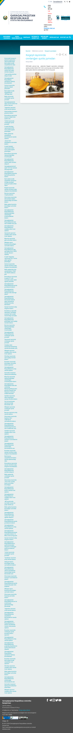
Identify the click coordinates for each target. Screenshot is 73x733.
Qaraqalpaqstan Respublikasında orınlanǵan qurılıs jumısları (9, 335)
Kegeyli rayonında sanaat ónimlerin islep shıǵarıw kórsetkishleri (10, 189)
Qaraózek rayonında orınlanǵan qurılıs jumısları (10, 341)
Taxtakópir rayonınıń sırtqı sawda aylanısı (10, 558)
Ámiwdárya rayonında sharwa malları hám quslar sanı (10, 117)
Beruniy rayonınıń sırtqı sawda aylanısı (10, 413)
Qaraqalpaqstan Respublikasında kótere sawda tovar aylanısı (9, 489)
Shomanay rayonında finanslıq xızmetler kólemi (10, 596)
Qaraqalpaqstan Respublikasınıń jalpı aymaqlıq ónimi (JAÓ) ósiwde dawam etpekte (10, 251)
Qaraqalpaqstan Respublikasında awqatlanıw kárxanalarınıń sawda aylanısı (10, 616)
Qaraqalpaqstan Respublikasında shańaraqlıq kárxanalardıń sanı (9, 446)
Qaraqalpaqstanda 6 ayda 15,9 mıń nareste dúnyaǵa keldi (10, 168)
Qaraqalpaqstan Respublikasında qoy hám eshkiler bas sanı (10, 222)
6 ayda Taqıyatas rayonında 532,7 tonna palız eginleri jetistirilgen (10, 259)
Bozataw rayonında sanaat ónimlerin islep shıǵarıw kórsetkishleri (10, 452)
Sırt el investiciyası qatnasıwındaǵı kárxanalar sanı (9, 403)
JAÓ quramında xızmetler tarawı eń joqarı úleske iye (9, 503)
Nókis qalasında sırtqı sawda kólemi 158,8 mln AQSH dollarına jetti (10, 272)
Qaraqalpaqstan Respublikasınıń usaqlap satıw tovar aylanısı (9, 228)
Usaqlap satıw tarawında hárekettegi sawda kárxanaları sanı (10, 346)
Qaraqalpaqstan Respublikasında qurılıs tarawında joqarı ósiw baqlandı (10, 584)
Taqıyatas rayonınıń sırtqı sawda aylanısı (10, 108)
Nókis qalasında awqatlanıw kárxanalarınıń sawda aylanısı (10, 136)
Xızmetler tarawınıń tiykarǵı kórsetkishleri (10, 373)
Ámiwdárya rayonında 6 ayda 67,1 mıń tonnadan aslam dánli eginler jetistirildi (10, 279)
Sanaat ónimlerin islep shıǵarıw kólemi (10, 307)
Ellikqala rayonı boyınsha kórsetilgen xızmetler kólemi (10, 244)
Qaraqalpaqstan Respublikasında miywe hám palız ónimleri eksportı (9, 69)
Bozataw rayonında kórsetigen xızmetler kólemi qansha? (10, 363)
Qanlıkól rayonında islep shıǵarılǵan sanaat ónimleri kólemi (10, 397)
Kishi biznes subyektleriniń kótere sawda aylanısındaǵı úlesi (10, 458)
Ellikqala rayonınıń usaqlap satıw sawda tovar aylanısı (10, 352)
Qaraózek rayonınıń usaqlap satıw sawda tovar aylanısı (10, 234)
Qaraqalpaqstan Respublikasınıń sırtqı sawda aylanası (10, 527)
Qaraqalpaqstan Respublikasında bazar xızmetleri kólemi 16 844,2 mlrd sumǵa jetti (10, 533)
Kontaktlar (64, 37)
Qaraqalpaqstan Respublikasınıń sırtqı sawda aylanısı (10, 368)
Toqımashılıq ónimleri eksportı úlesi (10, 75)
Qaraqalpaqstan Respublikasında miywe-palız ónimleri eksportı (10, 161)
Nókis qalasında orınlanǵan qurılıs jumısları (9, 476)
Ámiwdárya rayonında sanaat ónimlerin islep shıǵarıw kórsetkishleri (10, 465)
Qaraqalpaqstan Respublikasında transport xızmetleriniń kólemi (10, 439)
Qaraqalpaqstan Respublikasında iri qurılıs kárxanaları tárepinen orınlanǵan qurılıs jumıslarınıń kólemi (10, 546)
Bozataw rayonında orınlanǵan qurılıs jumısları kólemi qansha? (9, 632)
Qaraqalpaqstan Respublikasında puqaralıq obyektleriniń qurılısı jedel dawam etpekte (10, 646)
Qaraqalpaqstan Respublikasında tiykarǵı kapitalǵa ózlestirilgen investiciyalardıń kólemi (9, 214)
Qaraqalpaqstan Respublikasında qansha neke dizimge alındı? (10, 292)
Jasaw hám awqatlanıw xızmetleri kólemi (10, 142)
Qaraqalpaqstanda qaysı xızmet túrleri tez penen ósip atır (10, 103)
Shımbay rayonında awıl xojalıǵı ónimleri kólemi (10, 357)
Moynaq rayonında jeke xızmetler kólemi (10, 239)
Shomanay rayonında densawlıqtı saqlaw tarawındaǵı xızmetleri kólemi (10, 199)
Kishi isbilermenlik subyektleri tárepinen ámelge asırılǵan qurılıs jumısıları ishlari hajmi (10, 182)
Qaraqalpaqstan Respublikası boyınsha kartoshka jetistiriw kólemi (10, 174)
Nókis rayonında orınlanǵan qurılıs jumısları (9, 98)
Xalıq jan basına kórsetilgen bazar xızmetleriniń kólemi (10, 563)
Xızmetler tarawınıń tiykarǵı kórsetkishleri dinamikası (10, 685)
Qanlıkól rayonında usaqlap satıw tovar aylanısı (9, 432)
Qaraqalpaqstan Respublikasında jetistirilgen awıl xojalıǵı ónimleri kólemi (10, 320)
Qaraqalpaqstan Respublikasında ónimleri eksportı (9, 470)
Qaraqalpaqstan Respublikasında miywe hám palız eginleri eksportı (9, 515)
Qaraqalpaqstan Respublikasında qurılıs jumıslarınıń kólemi (10, 285)
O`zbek (50, 1)
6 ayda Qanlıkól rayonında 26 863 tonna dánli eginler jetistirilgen (9, 149)
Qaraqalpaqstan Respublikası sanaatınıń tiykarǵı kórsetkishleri (9, 80)
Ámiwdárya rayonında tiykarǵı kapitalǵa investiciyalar (10, 155)
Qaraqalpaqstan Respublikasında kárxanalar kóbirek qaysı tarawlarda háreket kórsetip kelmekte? (9, 300)
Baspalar (27, 37)
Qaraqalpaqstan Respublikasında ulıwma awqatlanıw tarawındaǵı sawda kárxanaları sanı (9, 570)
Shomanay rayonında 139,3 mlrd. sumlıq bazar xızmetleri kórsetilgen (10, 482)
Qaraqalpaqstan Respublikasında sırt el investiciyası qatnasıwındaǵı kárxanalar (10, 603)
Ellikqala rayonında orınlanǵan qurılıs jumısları (9, 408)
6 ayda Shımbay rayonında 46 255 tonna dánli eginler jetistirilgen (9, 129)
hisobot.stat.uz (49, 28)
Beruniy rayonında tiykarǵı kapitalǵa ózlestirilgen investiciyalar (9, 327)
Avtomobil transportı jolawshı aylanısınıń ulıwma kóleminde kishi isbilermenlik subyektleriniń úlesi (10, 61)
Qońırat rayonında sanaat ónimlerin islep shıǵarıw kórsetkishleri (10, 265)
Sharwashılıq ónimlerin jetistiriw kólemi (10, 112)
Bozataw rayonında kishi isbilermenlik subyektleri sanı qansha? (9, 661)
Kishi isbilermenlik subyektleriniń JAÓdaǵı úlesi (9, 92)
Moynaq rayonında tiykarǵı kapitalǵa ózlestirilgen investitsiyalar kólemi (10, 379)
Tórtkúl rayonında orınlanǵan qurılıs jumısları (9, 122)
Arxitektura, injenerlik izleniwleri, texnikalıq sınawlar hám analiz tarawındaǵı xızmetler (10, 313)
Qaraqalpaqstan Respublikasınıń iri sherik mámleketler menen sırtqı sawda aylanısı (9, 624)
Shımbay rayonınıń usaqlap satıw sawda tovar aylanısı (10, 667)
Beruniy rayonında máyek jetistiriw (9, 194)
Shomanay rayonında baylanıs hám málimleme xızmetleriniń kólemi (10, 419)
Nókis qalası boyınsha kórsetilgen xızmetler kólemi (10, 206)
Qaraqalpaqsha (57, 1)
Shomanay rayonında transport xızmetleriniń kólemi (10, 577)
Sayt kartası (14, 710)
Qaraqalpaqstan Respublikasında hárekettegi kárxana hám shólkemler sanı (10, 426)
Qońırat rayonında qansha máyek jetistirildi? (9, 87)
